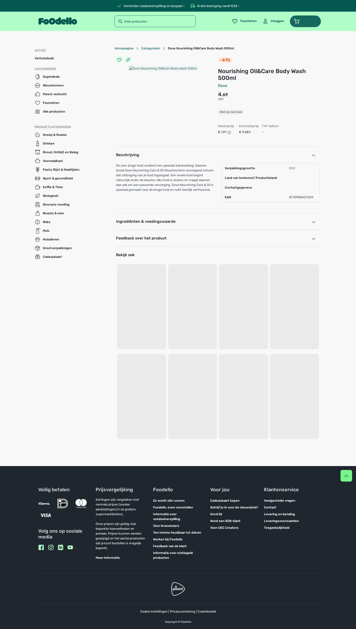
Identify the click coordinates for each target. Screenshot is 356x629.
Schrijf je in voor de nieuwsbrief (234, 507)
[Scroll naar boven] (346, 476)
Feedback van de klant (170, 546)
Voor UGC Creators (224, 527)
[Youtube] (70, 547)
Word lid (216, 514)
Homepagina (124, 48)
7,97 (221, 99)
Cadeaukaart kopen (225, 500)
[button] (305, 21)
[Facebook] (41, 547)
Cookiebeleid (207, 611)
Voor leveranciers (166, 526)
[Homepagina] (58, 21)
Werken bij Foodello (168, 539)
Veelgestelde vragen (279, 500)
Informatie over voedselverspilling (166, 516)
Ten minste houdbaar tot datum (177, 532)
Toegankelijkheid (276, 527)
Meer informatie (108, 558)
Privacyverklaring (182, 611)
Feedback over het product (141, 238)
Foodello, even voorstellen (173, 507)
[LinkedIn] (60, 547)
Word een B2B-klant (225, 521)
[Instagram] (51, 547)
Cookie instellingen (154, 611)
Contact (270, 507)
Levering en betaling (279, 514)
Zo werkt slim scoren (169, 500)
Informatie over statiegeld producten (173, 555)
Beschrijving (127, 155)
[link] (273, 21)
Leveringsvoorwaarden (281, 521)
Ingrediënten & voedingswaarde (146, 221)
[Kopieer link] (128, 59)
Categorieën (150, 48)
